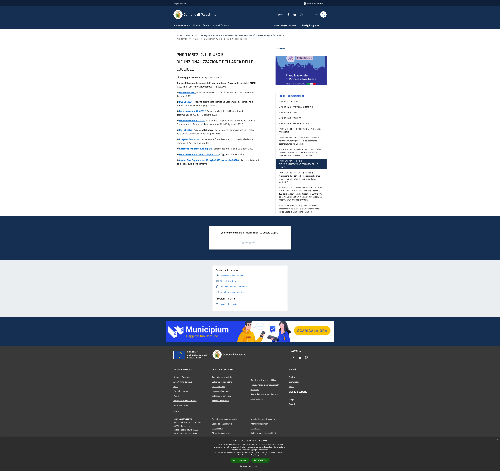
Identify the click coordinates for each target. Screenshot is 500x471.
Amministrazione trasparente (264, 419)
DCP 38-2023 (186, 130)
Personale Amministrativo (184, 400)
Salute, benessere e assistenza (264, 394)
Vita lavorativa (218, 386)
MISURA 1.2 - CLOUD (288, 101)
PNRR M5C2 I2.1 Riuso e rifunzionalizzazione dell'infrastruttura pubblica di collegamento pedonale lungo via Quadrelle (299, 140)
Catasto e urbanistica (221, 395)
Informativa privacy (259, 423)
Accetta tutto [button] (239, 460)
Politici (176, 395)
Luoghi (292, 399)
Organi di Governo (181, 377)
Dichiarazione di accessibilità (263, 433)
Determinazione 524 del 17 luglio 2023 (199, 154)
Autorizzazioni (257, 398)
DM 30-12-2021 (187, 92)
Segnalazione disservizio (222, 423)
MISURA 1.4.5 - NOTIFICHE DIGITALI (295, 123)
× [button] (497, 440)
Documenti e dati (181, 405)
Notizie (292, 377)
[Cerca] (323, 14)
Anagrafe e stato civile (222, 377)
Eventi (292, 404)
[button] (250, 466)
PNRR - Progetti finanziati (270, 35)
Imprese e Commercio (221, 391)
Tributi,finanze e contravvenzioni (265, 384)
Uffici (175, 386)
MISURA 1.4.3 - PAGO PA (290, 118)
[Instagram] (300, 14)
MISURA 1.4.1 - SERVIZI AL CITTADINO (296, 107)
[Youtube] (293, 14)
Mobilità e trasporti (220, 400)
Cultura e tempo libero (222, 381)
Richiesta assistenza (221, 433)
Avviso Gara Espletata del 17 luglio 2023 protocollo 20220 (209, 160)
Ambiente (255, 389)
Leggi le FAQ (217, 428)
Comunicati (294, 381)
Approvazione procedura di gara (195, 148)
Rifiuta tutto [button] (260, 460)
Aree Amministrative (182, 381)
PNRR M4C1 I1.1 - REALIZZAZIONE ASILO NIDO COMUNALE (300, 130)
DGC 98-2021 (186, 102)
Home (179, 35)
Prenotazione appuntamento (224, 419)
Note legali (255, 428)
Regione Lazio (179, 3)
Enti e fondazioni (180, 391)
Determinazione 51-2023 (192, 120)
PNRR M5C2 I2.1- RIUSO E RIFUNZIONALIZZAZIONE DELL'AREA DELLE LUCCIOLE (298, 164)
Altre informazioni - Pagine (198, 35)
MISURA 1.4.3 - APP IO (289, 112)
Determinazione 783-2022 (192, 111)
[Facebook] (287, 14)
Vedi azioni (280, 48)
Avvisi (291, 386)
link (265, 455)
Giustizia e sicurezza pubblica (263, 380)
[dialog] (250, 454)
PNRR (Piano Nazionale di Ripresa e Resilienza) (234, 35)
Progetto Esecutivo (189, 139)
